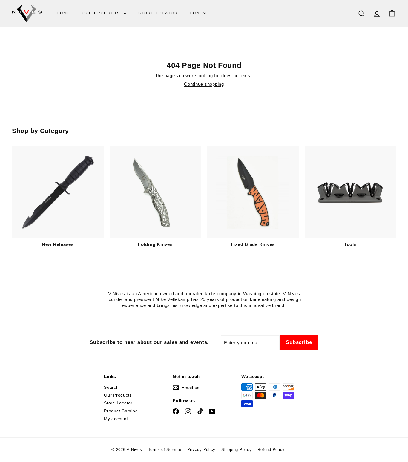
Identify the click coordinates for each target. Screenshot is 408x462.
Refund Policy (271, 449)
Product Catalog (121, 411)
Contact (201, 13)
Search (111, 387)
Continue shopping (204, 84)
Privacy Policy (201, 449)
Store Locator (158, 13)
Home (63, 13)
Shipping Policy (236, 449)
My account (116, 418)
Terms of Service (164, 449)
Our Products (102, 13)
